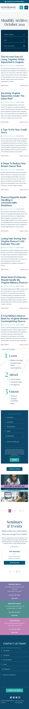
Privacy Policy (17, 456)
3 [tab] (17, 571)
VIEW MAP (14, 598)
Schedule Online (14, 469)
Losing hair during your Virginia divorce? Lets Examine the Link (13, 241)
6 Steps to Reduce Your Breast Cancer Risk (13, 165)
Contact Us (14, 396)
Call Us (12, 403)
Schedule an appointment (15, 1)
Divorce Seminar (15, 379)
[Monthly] (14, 488)
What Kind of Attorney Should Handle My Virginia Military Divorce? (14, 280)
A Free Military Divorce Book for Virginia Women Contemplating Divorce (14, 318)
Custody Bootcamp (16, 382)
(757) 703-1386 (15, 595)
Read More (4, 85)
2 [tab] (14, 571)
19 (20, 511)
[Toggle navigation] (26, 7)
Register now (14, 562)
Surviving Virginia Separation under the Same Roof (12, 96)
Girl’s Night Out (15, 384)
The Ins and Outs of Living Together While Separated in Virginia (12, 59)
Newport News (14, 604)
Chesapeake (14, 621)
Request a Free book (17, 360)
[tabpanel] (14, 557)
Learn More (14, 546)
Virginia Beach (14, 584)
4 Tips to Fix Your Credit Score (14, 131)
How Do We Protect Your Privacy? (14, 413)
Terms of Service (12, 456)
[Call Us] (21, 7)
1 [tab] (12, 571)
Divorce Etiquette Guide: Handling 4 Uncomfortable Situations (14, 201)
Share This (23, 85)
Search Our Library (16, 368)
